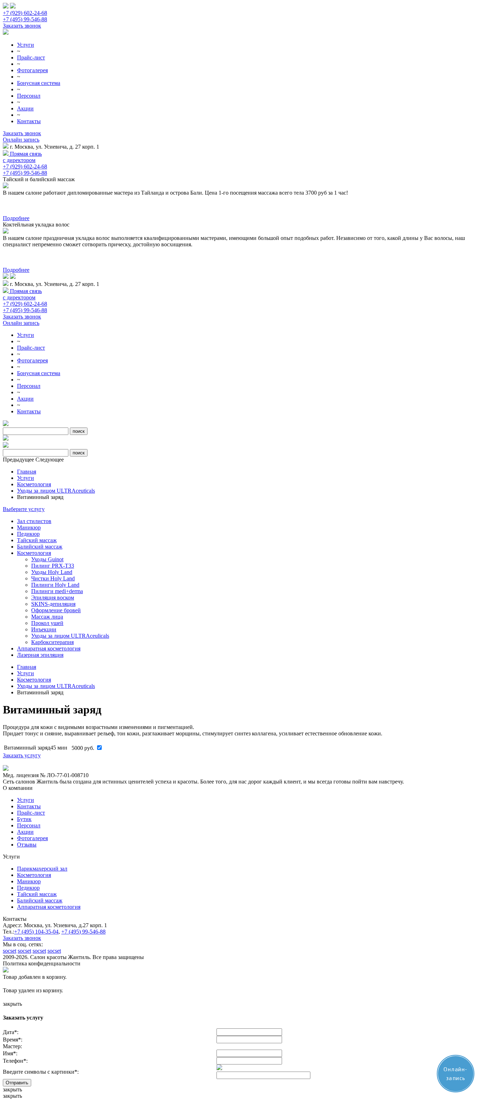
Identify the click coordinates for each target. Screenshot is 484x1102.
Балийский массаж (39, 547)
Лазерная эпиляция (40, 655)
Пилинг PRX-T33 (52, 566)
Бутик (24, 819)
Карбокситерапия (52, 642)
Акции (25, 108)
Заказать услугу (22, 755)
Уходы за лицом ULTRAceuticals (56, 491)
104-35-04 (36, 932)
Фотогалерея (32, 70)
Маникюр (29, 527)
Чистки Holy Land (53, 578)
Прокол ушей (47, 623)
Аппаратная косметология (48, 648)
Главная (26, 472)
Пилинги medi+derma (57, 591)
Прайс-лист (31, 57)
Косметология (34, 484)
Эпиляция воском (52, 598)
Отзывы (26, 845)
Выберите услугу (24, 509)
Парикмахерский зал (42, 869)
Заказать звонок (22, 26)
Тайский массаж (37, 540)
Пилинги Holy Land (55, 585)
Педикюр (28, 534)
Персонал (28, 96)
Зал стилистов (34, 521)
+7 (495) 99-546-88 (25, 19)
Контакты (29, 121)
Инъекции (43, 629)
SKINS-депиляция (53, 604)
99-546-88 (83, 932)
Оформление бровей (56, 610)
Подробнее (16, 218)
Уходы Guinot (47, 559)
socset (9, 951)
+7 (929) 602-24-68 (25, 13)
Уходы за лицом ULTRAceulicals (70, 636)
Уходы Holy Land (51, 572)
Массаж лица (47, 617)
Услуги (25, 45)
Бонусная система (38, 83)
